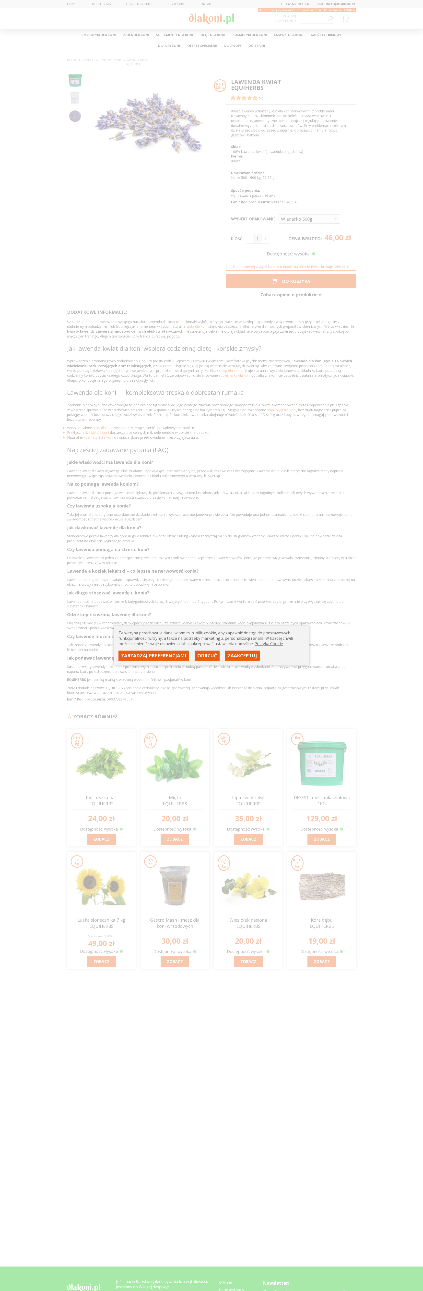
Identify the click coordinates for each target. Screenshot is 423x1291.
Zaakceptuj (242, 655)
